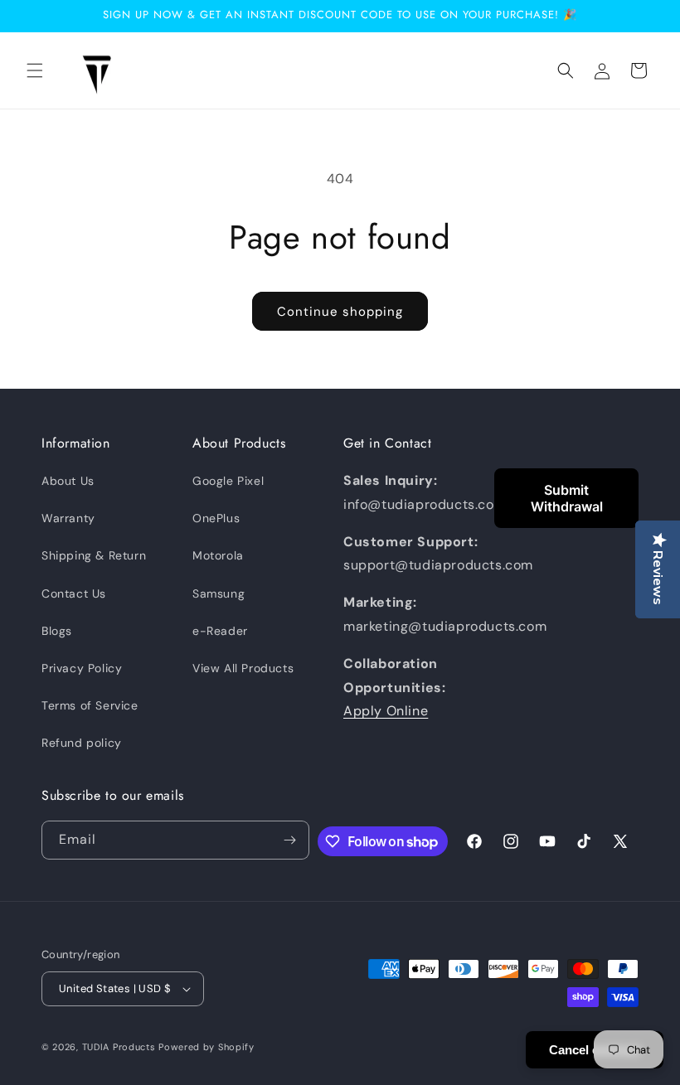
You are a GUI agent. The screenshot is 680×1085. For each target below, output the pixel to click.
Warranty (68, 518)
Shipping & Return (93, 555)
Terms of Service (89, 705)
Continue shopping (340, 311)
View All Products (243, 668)
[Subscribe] (290, 840)
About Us (68, 480)
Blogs (56, 630)
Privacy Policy (81, 668)
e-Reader (220, 630)
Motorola (218, 555)
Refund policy (81, 742)
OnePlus (216, 518)
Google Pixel (228, 480)
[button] (35, 70)
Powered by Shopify (206, 1047)
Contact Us (73, 593)
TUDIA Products (119, 1047)
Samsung (218, 593)
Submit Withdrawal (567, 498)
